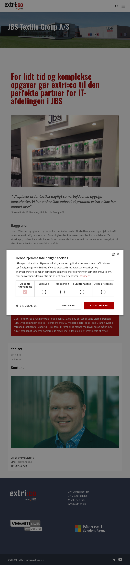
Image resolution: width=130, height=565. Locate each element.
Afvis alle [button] (68, 305)
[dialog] (64, 282)
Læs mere (84, 276)
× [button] (118, 254)
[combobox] (113, 254)
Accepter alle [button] (99, 305)
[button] (26, 305)
